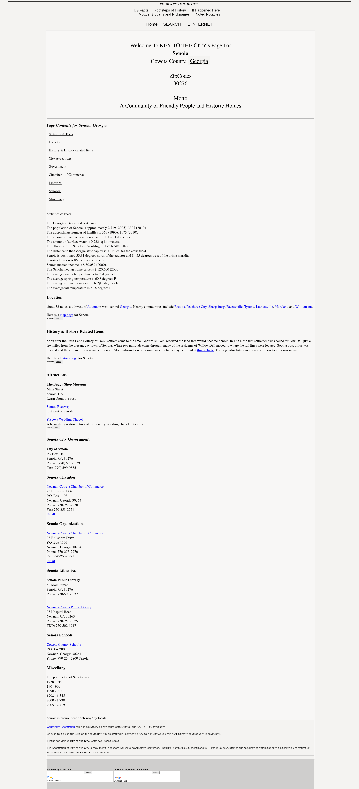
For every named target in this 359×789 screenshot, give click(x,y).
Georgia (199, 60)
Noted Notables (208, 14)
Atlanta (92, 306)
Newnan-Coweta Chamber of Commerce (75, 486)
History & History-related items (71, 150)
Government (57, 166)
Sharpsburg (216, 306)
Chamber (55, 174)
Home (152, 24)
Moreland (281, 306)
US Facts (141, 10)
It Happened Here (206, 10)
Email (51, 514)
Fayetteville (234, 306)
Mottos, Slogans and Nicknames (165, 14)
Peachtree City (197, 306)
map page (66, 314)
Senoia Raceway (58, 406)
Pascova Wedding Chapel (65, 419)
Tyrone (249, 306)
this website (205, 350)
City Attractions (60, 158)
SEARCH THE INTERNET (187, 24)
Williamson (303, 306)
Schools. (55, 190)
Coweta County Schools (64, 644)
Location (55, 142)
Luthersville (264, 306)
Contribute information (61, 726)
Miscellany (56, 199)
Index (58, 318)
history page (68, 358)
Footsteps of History (170, 10)
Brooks (179, 306)
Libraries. (55, 182)
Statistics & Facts (61, 134)
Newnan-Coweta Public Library (69, 607)
